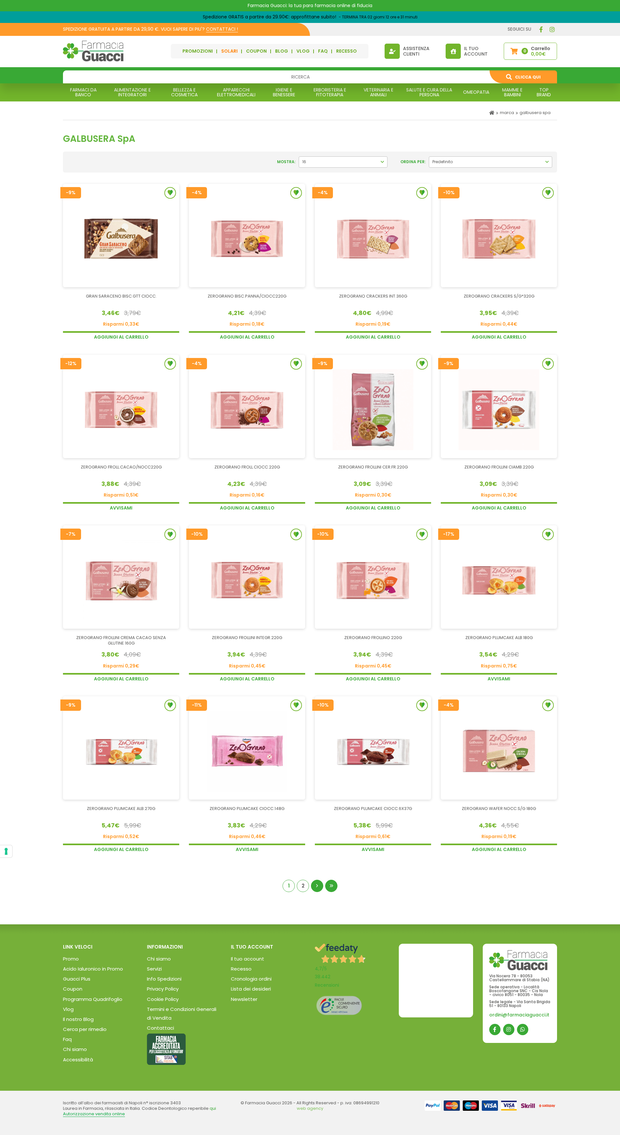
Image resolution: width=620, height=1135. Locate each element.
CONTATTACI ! (222, 29)
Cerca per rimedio (85, 1029)
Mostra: (286, 161)
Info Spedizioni (164, 978)
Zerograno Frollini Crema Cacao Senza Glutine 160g (121, 640)
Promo (71, 958)
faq (323, 51)
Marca (507, 113)
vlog (303, 51)
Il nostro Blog (78, 1019)
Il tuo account (247, 958)
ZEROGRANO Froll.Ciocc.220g (247, 467)
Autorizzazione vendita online (94, 1114)
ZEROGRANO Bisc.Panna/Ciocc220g (247, 296)
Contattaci (160, 1028)
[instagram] (552, 29)
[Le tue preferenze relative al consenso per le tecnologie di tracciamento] (6, 851)
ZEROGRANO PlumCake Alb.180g (499, 638)
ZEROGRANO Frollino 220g (373, 638)
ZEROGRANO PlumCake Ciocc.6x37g (373, 809)
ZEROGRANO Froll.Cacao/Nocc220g (121, 467)
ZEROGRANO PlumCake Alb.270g (121, 809)
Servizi (154, 968)
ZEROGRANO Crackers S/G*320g (499, 296)
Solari (229, 51)
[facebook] (541, 29)
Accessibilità (78, 1059)
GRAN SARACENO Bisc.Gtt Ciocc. (121, 296)
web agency (310, 1108)
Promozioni (197, 51)
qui (213, 1108)
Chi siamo (75, 1049)
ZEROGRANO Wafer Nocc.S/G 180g (499, 809)
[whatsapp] (522, 1029)
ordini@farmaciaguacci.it (519, 1015)
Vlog (68, 1009)
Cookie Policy (163, 999)
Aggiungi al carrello (121, 337)
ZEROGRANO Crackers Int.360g (373, 296)
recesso (346, 51)
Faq (67, 1039)
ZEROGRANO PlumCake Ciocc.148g (247, 809)
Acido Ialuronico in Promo (93, 968)
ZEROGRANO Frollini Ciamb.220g (499, 467)
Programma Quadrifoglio (92, 999)
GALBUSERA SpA (535, 113)
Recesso (241, 968)
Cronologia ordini (251, 978)
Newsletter (244, 999)
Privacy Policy (163, 988)
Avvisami (121, 508)
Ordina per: (413, 161)
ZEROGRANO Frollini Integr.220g (247, 638)
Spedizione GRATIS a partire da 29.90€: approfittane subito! (269, 17)
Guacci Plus (76, 978)
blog (281, 51)
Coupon (256, 51)
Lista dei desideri (251, 988)
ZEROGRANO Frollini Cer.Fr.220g (373, 467)
